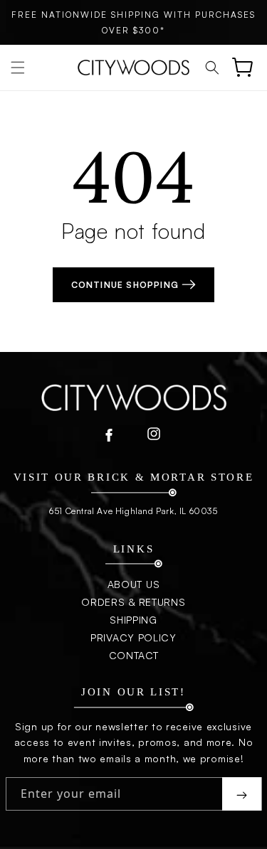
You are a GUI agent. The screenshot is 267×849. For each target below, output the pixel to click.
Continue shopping (126, 284)
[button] (17, 67)
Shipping (133, 620)
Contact (134, 655)
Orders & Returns (133, 602)
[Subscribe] (241, 794)
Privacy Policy (133, 637)
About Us (134, 584)
